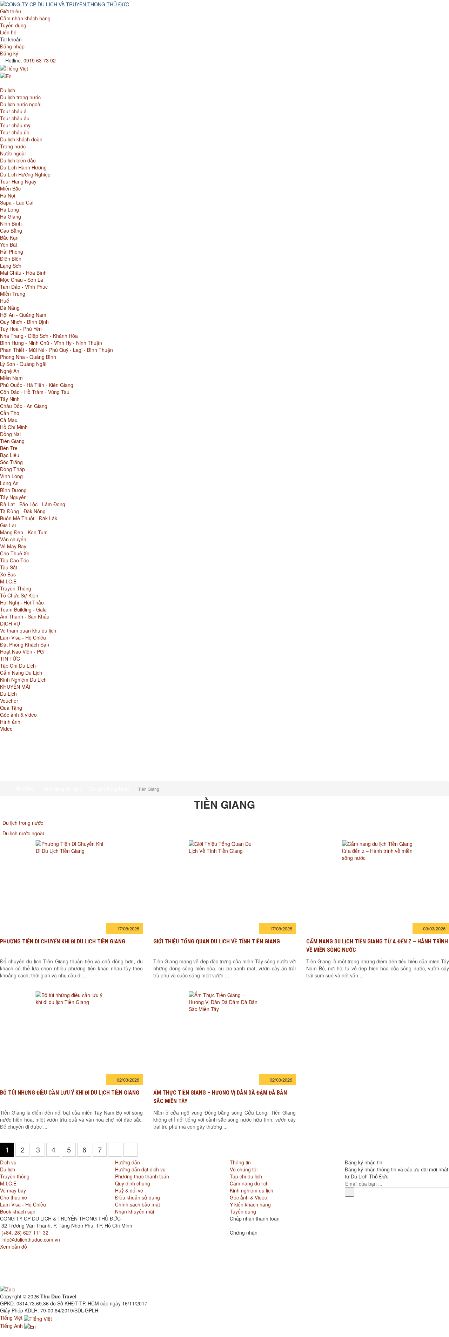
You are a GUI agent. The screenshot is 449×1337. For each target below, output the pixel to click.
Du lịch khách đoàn (21, 139)
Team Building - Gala (23, 609)
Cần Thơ (9, 412)
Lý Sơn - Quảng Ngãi (23, 363)
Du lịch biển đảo (18, 160)
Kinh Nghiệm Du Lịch (23, 679)
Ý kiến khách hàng (250, 1204)
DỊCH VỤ (10, 623)
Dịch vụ (8, 1162)
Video (6, 728)
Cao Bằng (11, 230)
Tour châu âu (14, 118)
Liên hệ (8, 32)
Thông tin (240, 1162)
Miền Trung (12, 293)
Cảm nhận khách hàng (25, 18)
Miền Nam (11, 377)
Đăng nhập (12, 46)
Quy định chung (132, 1183)
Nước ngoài (13, 153)
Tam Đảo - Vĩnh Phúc (24, 286)
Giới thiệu (10, 11)
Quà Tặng (11, 707)
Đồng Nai (10, 433)
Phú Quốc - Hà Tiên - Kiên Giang (36, 384)
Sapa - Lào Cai (16, 202)
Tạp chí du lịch (246, 1176)
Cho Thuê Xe (14, 553)
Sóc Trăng (11, 462)
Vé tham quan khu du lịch (28, 630)
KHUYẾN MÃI (15, 686)
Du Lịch (8, 693)
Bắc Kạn (9, 237)
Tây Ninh (10, 398)
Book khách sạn (17, 1211)
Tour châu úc (14, 132)
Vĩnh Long (11, 476)
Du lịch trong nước (20, 97)
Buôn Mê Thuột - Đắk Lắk (28, 518)
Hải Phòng (11, 251)
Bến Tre (9, 448)
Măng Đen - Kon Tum (24, 532)
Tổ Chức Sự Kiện (19, 595)
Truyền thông (14, 1176)
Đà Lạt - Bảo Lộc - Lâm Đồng (32, 504)
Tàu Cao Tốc (14, 560)
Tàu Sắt (8, 567)
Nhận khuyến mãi (134, 1211)
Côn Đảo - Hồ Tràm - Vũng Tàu (34, 391)
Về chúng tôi (243, 1169)
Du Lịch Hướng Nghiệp (25, 174)
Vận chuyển (13, 539)
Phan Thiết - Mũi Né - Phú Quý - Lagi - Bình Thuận (56, 349)
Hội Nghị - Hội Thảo (22, 602)
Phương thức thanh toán (142, 1176)
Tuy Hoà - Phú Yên (21, 328)
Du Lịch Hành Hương (23, 167)
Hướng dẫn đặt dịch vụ (140, 1169)
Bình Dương (13, 490)
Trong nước (13, 146)
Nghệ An (9, 370)
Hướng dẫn (127, 1162)
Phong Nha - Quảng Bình (28, 356)
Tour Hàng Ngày (18, 181)
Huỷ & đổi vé (129, 1190)
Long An (9, 483)
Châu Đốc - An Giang (23, 405)
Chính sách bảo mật (137, 1204)
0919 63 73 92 (40, 60)
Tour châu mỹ (15, 125)
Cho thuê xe (13, 1197)
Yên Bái (8, 244)
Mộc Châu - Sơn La (21, 279)
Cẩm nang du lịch (249, 1183)
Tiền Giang (12, 440)
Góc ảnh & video (18, 714)
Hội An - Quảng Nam (23, 314)
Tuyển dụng (13, 25)
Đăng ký (9, 53)
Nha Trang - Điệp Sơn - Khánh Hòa (39, 335)
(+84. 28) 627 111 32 (24, 1232)
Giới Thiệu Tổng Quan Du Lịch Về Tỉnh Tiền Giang (216, 941)
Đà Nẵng (10, 307)
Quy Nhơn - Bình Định (24, 321)
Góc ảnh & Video (248, 1197)
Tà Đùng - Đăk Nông (23, 511)
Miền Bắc (10, 188)
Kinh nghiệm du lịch (251, 1190)
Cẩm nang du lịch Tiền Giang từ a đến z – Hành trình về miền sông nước (377, 945)
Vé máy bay (13, 1190)
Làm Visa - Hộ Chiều (23, 1204)
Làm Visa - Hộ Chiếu (23, 637)
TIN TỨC (10, 658)
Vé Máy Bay (13, 546)
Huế (4, 300)
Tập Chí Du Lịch (18, 665)
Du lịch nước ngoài (20, 104)
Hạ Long (9, 209)
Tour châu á (13, 111)
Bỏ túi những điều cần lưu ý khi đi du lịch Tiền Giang (69, 1092)
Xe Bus (8, 574)
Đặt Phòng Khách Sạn (24, 644)
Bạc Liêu (9, 455)
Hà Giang (10, 216)
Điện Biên (10, 258)
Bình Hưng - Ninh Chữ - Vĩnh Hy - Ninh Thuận (51, 342)
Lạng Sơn (10, 265)
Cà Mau (9, 419)
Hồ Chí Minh (14, 426)
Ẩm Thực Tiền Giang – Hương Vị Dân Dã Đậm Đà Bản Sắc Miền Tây (220, 1096)
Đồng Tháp (12, 469)
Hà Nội (7, 195)
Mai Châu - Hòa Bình (23, 272)
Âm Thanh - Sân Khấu (24, 616)
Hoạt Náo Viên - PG (22, 651)
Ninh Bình (11, 223)
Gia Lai (8, 525)
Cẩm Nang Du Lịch (21, 672)
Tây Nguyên (13, 497)
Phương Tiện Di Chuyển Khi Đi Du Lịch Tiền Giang (62, 941)
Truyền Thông (15, 588)
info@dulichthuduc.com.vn (30, 1239)
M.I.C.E (8, 581)
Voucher (9, 700)
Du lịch (7, 90)
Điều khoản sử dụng (137, 1197)
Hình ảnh (10, 721)
